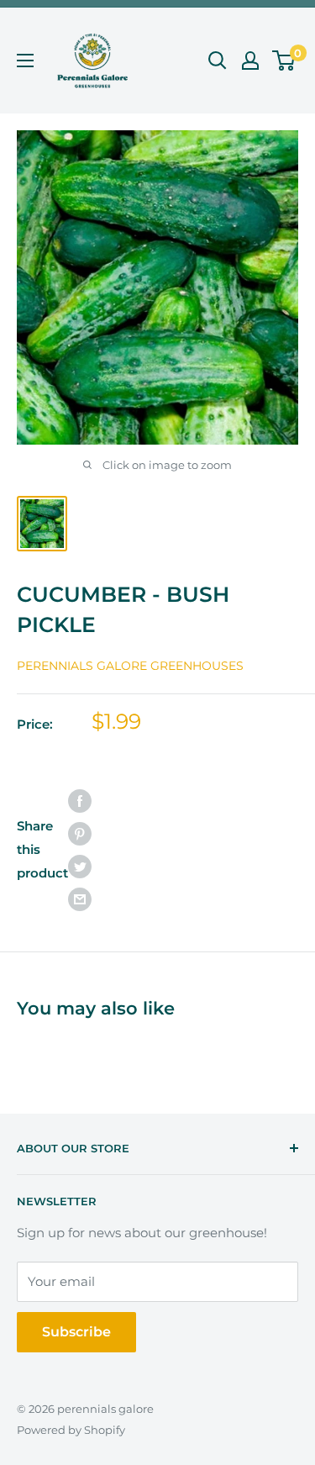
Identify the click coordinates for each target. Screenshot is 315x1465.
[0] (284, 60)
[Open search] (217, 60)
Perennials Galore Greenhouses (130, 665)
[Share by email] (80, 899)
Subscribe (76, 1332)
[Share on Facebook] (80, 800)
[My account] (250, 60)
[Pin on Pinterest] (80, 833)
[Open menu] (25, 60)
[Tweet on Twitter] (80, 866)
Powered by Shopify (71, 1429)
